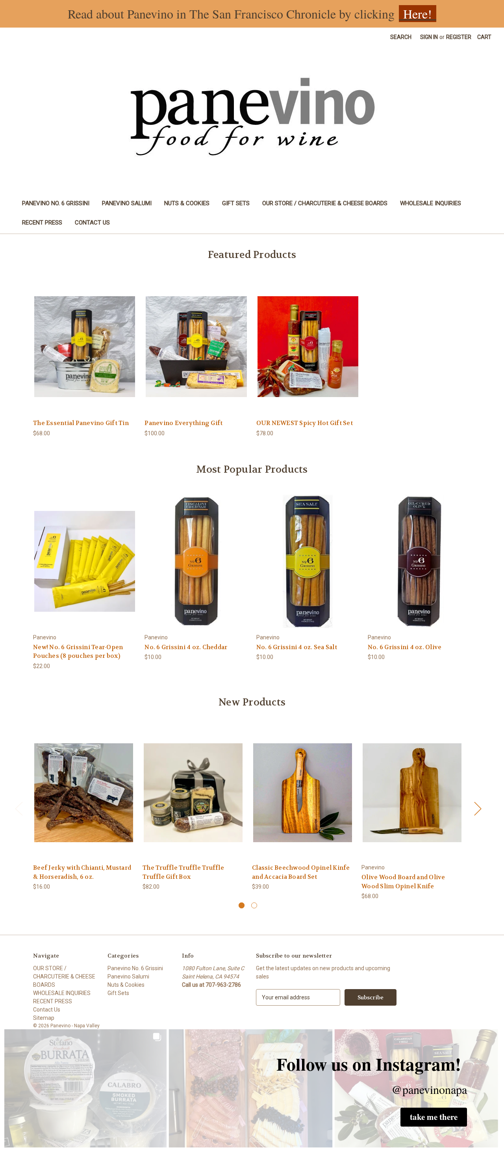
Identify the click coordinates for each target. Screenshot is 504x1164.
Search (400, 37)
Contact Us (92, 222)
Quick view (84, 339)
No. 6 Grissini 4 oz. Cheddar (186, 647)
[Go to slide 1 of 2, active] (242, 905)
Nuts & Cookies (186, 203)
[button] (433, 1117)
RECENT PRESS (42, 222)
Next (477, 808)
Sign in (429, 37)
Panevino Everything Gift (183, 423)
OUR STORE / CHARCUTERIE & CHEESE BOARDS (324, 203)
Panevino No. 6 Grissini (55, 203)
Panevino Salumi (127, 203)
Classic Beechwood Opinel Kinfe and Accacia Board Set (301, 872)
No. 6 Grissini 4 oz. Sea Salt (296, 647)
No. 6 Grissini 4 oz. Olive (405, 647)
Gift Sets (236, 203)
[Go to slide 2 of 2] (254, 905)
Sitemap (43, 1018)
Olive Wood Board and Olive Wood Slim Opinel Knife (403, 881)
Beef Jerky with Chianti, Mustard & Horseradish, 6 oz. (82, 872)
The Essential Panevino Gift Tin (81, 423)
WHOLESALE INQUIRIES (430, 203)
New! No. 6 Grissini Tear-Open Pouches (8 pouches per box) (78, 651)
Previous (18, 808)
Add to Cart (84, 353)
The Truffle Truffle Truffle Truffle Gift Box (183, 872)
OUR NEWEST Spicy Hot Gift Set (304, 423)
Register (458, 37)
